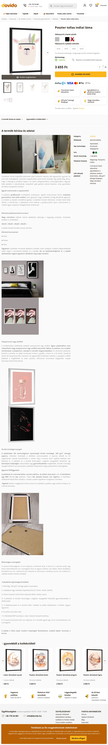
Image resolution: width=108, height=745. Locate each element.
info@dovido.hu (34, 716)
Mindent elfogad (78, 738)
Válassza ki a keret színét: (66, 34)
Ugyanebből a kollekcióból (36, 119)
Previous (3, 661)
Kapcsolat (85, 722)
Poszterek (12, 19)
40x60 (74, 49)
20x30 (58, 49)
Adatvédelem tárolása (63, 717)
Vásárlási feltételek (62, 714)
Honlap (4, 19)
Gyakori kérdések (88, 717)
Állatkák (55, 19)
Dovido (81, 108)
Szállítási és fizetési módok (65, 720)
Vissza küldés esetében (64, 722)
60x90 (81, 49)
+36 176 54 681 (12, 716)
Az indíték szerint (25, 19)
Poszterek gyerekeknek (42, 19)
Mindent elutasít (61, 738)
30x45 (66, 49)
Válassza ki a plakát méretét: (67, 43)
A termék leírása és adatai (11, 119)
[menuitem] (11, 14)
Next (47, 53)
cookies (20, 733)
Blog (83, 720)
